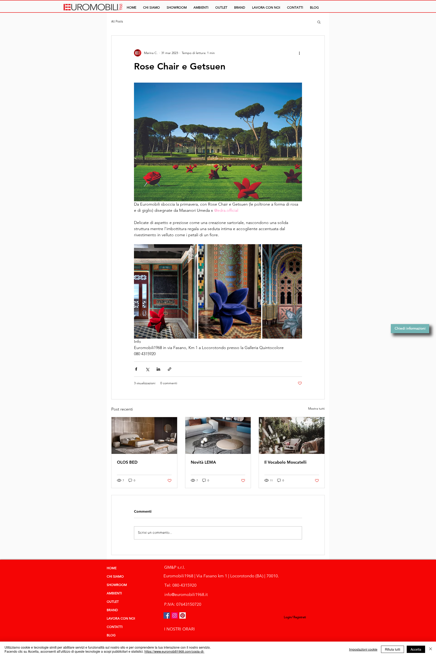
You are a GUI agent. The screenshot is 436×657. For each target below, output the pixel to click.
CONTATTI (115, 627)
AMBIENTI (114, 593)
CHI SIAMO (115, 576)
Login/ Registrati (295, 617)
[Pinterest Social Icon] (182, 615)
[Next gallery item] (296, 291)
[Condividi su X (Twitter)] (147, 369)
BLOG (111, 635)
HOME (111, 568)
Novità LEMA (203, 462)
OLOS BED (127, 462)
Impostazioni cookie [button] (363, 649)
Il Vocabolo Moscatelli (285, 462)
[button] (201, 7)
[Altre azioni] (299, 53)
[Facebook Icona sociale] (167, 615)
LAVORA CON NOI (121, 618)
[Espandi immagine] (165, 291)
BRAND (112, 610)
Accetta (416, 649)
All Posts (117, 22)
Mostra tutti (316, 408)
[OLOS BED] (144, 435)
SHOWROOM (117, 585)
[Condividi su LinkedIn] (158, 369)
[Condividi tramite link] (169, 369)
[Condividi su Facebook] (136, 369)
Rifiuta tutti (392, 649)
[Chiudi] (430, 649)
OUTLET (113, 601)
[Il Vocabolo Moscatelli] (292, 435)
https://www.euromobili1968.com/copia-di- (174, 651)
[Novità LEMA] (218, 435)
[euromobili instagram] (174, 615)
